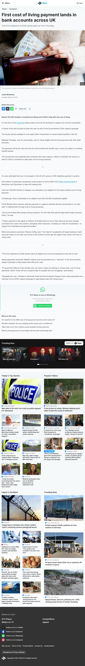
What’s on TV (8, 622)
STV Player (7, 619)
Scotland (12, 9)
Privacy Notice (28, 646)
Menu (7, 3)
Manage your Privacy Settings (14, 652)
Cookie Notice (49, 646)
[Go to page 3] (42, 364)
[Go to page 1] (38, 364)
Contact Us (38, 646)
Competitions (48, 619)
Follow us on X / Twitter (14, 627)
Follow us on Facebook (14, 631)
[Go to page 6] (47, 364)
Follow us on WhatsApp (14, 636)
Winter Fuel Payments (66, 182)
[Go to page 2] (40, 364)
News (4, 9)
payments (20, 123)
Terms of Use (16, 646)
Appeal (45, 622)
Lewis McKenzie (8, 95)
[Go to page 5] (45, 364)
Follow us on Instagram (14, 640)
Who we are (6, 646)
